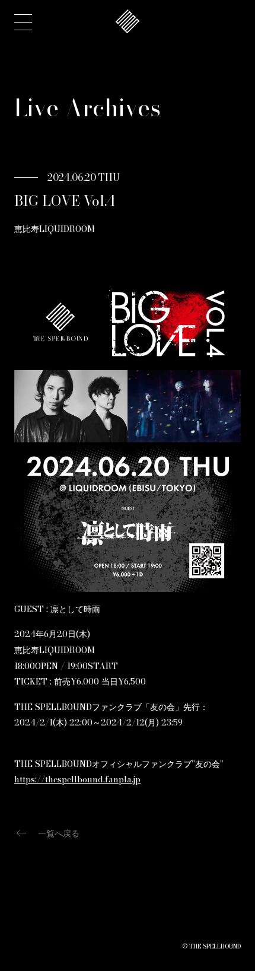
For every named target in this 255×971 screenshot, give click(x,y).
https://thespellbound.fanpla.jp (77, 779)
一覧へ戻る (46, 834)
